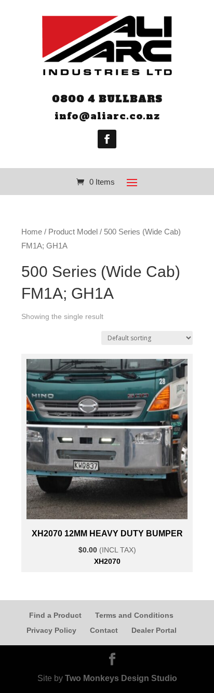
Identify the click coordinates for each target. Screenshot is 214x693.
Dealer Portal (154, 630)
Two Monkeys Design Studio (121, 678)
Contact (104, 630)
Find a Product (55, 615)
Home (31, 232)
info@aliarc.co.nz (107, 115)
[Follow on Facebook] (107, 139)
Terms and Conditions (134, 615)
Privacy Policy (51, 630)
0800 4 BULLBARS (107, 98)
